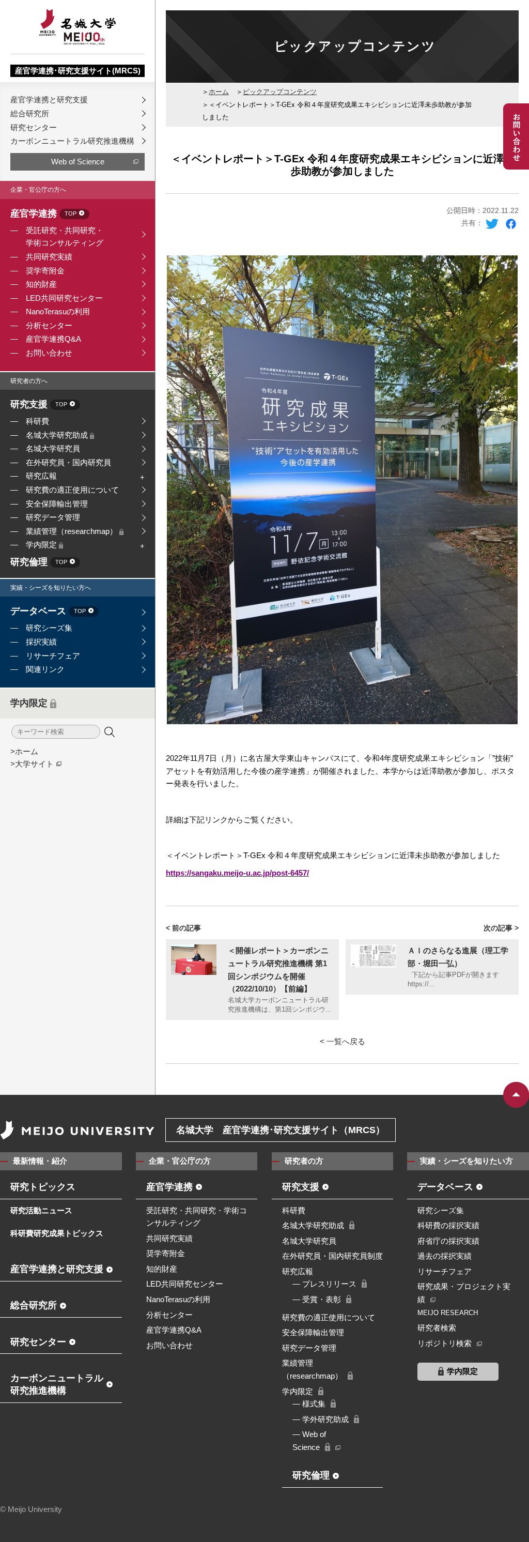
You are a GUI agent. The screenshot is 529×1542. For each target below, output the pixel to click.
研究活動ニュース (41, 1210)
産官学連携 (43, 214)
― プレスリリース (324, 1283)
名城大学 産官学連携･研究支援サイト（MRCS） (280, 1130)
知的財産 (41, 284)
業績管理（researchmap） (72, 531)
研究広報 (41, 475)
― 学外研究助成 (320, 1419)
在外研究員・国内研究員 (68, 462)
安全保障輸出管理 (57, 503)
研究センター (33, 127)
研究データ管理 (53, 517)
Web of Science (77, 161)
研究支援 (38, 404)
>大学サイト (32, 763)
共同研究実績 (49, 256)
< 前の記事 (183, 928)
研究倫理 (38, 562)
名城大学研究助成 (58, 435)
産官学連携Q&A (53, 338)
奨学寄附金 (45, 270)
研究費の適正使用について (72, 489)
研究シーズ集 (49, 627)
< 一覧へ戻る (342, 1041)
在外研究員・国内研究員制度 (332, 1255)
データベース (48, 611)
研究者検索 (436, 1327)
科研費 (37, 421)
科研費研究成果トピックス (56, 1233)
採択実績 (41, 641)
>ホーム (24, 751)
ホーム (219, 92)
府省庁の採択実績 (448, 1240)
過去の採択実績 (444, 1255)
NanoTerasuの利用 (58, 311)
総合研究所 (29, 113)
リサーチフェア (53, 655)
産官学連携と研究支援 (49, 99)
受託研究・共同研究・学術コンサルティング (64, 237)
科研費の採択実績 (448, 1225)
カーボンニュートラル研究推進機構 (72, 140)
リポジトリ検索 (444, 1343)
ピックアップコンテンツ (280, 92)
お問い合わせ (49, 352)
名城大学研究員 (53, 448)
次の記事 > (501, 928)
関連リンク (45, 669)
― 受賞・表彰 (316, 1299)
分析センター (49, 325)
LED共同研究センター (64, 298)
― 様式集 (308, 1403)
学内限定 (42, 544)
